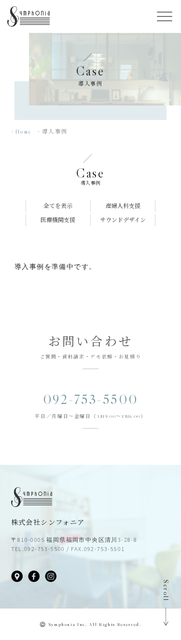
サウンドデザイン (123, 219)
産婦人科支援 (123, 205)
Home (23, 131)
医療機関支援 (58, 219)
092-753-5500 (91, 399)
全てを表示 (57, 205)
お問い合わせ (90, 341)
